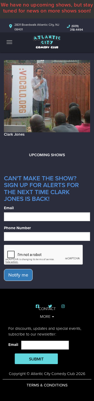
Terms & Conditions (47, 385)
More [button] (45, 316)
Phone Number (17, 228)
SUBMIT (36, 359)
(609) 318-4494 (76, 27)
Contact (47, 308)
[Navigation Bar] (9, 42)
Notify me (18, 275)
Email (9, 208)
